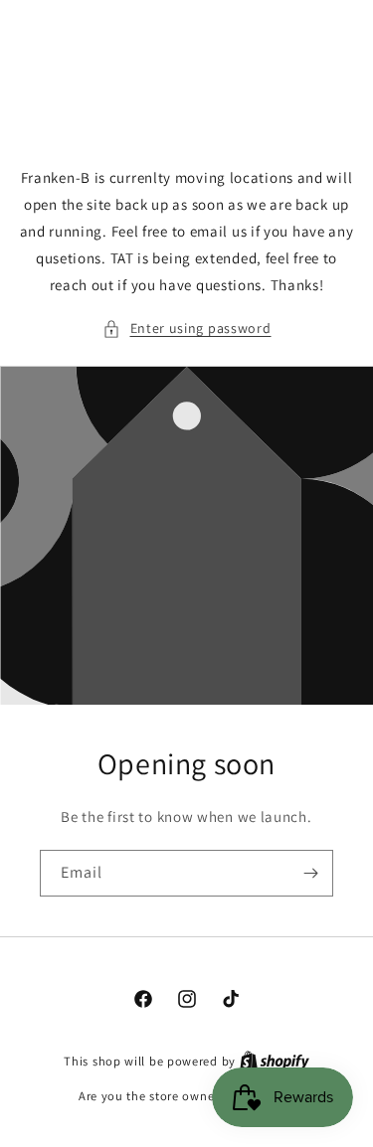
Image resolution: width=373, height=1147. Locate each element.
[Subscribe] (310, 873)
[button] (187, 328)
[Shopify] (274, 1061)
